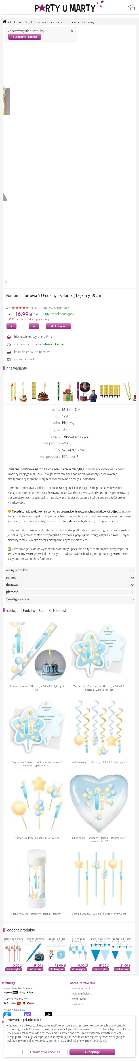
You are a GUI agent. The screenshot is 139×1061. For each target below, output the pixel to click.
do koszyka (58, 326)
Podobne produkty (20, 930)
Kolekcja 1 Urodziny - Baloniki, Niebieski (36, 610)
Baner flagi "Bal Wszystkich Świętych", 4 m (29, 941)
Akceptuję (92, 1052)
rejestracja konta (80, 988)
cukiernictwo (37, 22)
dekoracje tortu (59, 22)
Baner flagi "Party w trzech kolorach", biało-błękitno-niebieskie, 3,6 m (95, 942)
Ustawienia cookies (45, 1052)
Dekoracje (17, 22)
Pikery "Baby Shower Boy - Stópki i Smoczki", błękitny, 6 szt (51, 942)
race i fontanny (84, 22)
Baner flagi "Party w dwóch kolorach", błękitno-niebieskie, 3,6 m (73, 944)
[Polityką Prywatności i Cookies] (86, 1041)
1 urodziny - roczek (24, 36)
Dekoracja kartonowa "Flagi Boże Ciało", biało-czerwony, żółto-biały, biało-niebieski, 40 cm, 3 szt (116, 946)
